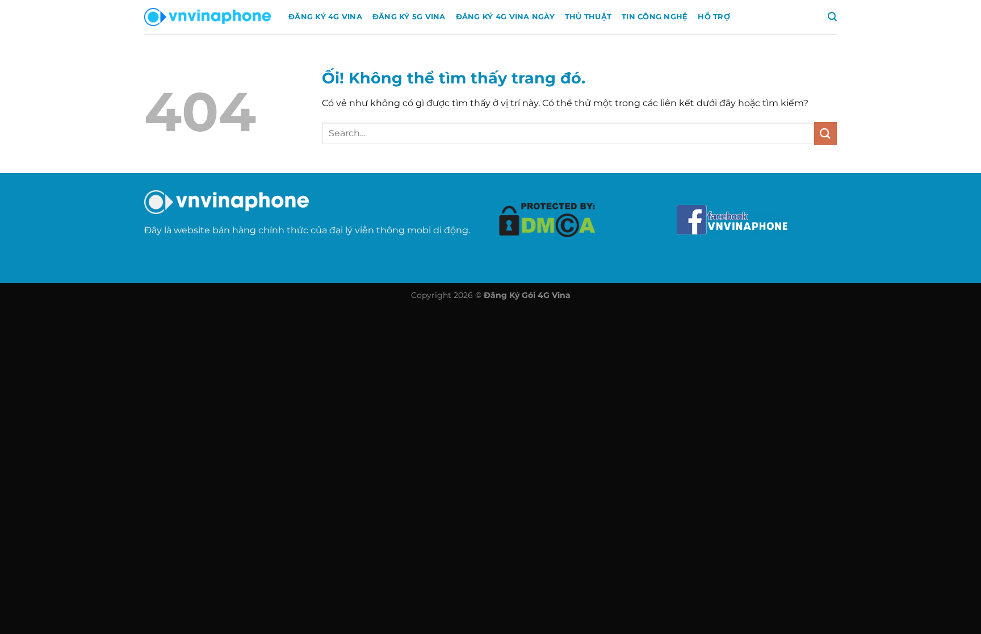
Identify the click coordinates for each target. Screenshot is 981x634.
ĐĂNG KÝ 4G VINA (325, 16)
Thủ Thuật (588, 16)
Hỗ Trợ (714, 16)
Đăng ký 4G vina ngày (505, 16)
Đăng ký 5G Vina (409, 16)
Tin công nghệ (654, 16)
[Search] (832, 17)
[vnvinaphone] (207, 17)
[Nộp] (825, 133)
